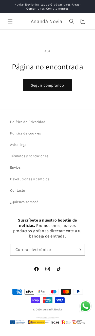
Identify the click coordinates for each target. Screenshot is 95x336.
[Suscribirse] (79, 250)
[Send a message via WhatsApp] (85, 306)
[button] (10, 21)
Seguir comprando (47, 85)
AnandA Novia (52, 309)
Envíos (15, 167)
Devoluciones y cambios (29, 179)
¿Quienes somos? (24, 202)
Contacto (17, 190)
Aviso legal (19, 144)
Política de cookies (25, 133)
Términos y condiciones (29, 156)
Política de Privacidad (27, 122)
